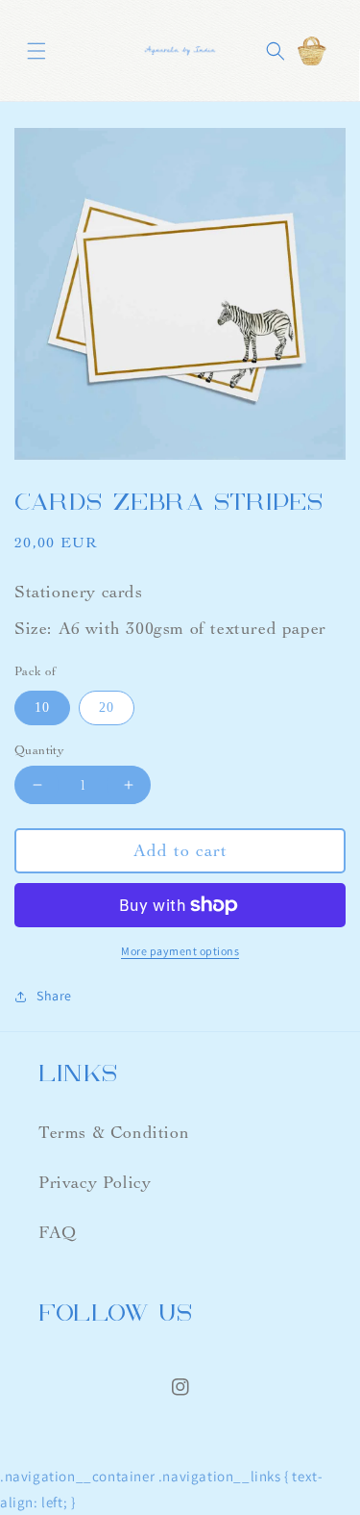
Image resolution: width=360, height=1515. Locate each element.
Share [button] (54, 995)
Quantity (39, 750)
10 (42, 707)
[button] (36, 50)
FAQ (57, 1233)
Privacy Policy (94, 1183)
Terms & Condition (113, 1133)
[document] (180, 297)
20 (106, 707)
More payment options (180, 951)
